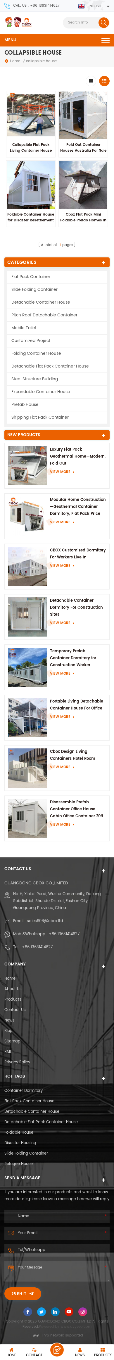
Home (15, 61)
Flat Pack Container (30, 276)
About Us (13, 989)
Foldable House (18, 1133)
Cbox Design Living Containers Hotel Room (72, 755)
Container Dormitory (23, 1091)
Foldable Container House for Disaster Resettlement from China (30, 220)
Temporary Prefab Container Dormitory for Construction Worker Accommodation (73, 658)
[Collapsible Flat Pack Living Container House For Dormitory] (31, 115)
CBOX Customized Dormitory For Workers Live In (78, 553)
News (9, 1020)
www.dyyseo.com (76, 1326)
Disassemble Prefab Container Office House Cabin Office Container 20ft (76, 809)
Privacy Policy (17, 1062)
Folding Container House (36, 353)
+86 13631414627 (64, 934)
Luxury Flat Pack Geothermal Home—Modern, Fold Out (78, 457)
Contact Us (15, 1010)
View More (60, 472)
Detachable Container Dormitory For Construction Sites (76, 608)
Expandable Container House (40, 391)
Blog (8, 1031)
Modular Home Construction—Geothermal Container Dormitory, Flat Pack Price (78, 507)
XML (8, 1052)
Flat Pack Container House (29, 1101)
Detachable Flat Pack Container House (50, 366)
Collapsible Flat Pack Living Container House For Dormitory (31, 150)
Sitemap (12, 1041)
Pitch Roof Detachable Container (44, 315)
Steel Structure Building (34, 379)
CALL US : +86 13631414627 (36, 5)
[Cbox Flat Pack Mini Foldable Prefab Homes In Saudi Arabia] (83, 185)
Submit (19, 1294)
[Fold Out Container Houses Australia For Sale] (83, 115)
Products (12, 1000)
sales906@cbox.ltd (45, 921)
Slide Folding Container (34, 289)
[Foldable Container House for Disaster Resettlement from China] (31, 185)
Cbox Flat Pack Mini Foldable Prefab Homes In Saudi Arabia (83, 220)
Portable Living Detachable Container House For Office (76, 705)
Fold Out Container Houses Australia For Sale (83, 147)
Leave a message (57, 1350)
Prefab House (25, 404)
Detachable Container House (40, 302)
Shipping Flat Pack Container (40, 417)
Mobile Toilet (24, 328)
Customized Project (30, 340)
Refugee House (18, 1164)
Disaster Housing (20, 1143)
